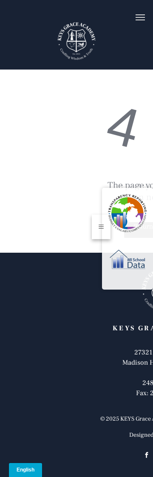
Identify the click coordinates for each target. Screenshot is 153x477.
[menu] (140, 17)
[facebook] (146, 456)
